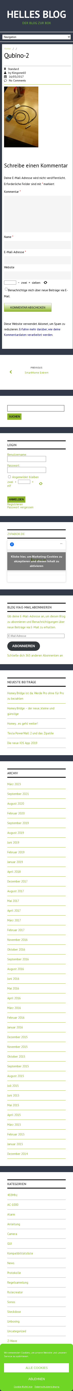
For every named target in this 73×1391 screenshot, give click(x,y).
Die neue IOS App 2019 (22, 743)
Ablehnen (36, 1379)
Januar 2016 (15, 1027)
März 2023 (14, 784)
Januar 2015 (15, 1144)
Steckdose (14, 1312)
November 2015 (17, 1047)
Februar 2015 (16, 1134)
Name (8, 237)
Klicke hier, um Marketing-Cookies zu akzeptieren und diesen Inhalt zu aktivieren (36, 561)
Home (7, 48)
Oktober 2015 (16, 1056)
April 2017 (14, 910)
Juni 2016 (13, 979)
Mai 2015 (13, 1105)
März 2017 (14, 920)
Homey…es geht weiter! (22, 723)
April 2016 (14, 998)
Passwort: (13, 465)
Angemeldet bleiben (25, 477)
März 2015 (14, 1125)
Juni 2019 (13, 842)
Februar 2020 (16, 813)
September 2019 (18, 823)
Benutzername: (17, 454)
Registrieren (15, 504)
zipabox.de (16, 534)
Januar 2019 (15, 862)
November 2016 (17, 940)
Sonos (11, 1302)
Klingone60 (19, 73)
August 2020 (15, 803)
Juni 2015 (13, 1095)
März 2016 (14, 1008)
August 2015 (15, 1076)
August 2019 (15, 833)
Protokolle (14, 1273)
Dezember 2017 (17, 881)
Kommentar (12, 192)
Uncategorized (16, 1331)
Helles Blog (36, 14)
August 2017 (15, 891)
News (10, 1263)
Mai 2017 (13, 901)
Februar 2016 (16, 1017)
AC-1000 (12, 1205)
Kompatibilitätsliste (20, 1253)
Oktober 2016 (16, 949)
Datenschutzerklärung (46, 1387)
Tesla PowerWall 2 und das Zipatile (30, 733)
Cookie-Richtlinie (23, 1387)
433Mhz (12, 1195)
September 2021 (18, 794)
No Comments (17, 80)
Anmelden (16, 499)
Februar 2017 (16, 930)
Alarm (11, 1214)
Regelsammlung (17, 1282)
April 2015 (14, 1115)
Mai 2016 (13, 988)
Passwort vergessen (20, 507)
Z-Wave (12, 1341)
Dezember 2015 (17, 1037)
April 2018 (14, 872)
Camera (12, 1234)
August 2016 (15, 969)
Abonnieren (23, 646)
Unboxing (13, 1321)
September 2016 (18, 959)
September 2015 (18, 1066)
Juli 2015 (13, 1086)
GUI (9, 1243)
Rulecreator (15, 1292)
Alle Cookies (37, 1368)
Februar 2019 (16, 852)
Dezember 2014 (17, 1154)
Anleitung (13, 1224)
